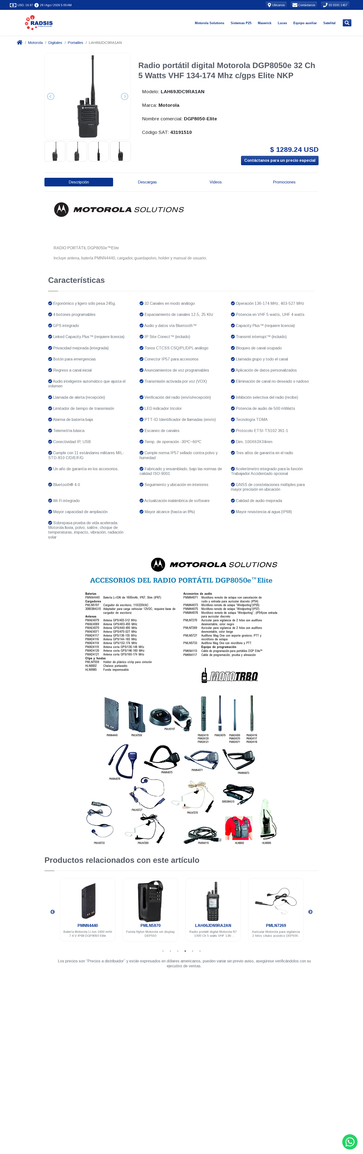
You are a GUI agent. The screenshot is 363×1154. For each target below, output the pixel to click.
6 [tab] (200, 951)
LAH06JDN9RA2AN (151, 925)
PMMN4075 (276, 925)
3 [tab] (177, 951)
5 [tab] (192, 951)
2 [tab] (170, 951)
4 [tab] (185, 951)
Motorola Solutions (209, 23)
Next (310, 912)
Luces (282, 23)
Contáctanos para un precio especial (279, 160)
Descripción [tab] (79, 182)
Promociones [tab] (284, 182)
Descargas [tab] (147, 182)
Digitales (55, 42)
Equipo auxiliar (305, 23)
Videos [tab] (216, 182)
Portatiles (75, 42)
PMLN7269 (214, 925)
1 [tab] (163, 951)
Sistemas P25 (241, 23)
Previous (52, 912)
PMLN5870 (89, 925)
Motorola (35, 42)
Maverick (264, 23)
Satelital (329, 23)
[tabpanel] (88, 912)
